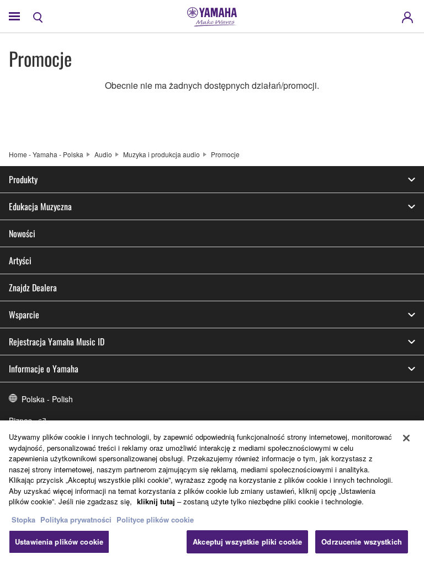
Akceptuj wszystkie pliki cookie (247, 541)
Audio (103, 154)
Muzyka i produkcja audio (161, 154)
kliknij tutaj (156, 501)
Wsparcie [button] (24, 314)
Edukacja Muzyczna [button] (40, 206)
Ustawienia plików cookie (59, 541)
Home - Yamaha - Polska (46, 154)
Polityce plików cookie (155, 519)
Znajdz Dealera (33, 287)
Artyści (20, 260)
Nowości (22, 233)
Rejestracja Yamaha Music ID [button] (56, 341)
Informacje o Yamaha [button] (43, 368)
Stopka (25, 519)
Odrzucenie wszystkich (361, 541)
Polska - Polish (47, 398)
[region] (212, 492)
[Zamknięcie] (406, 438)
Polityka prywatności (76, 519)
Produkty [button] (23, 179)
